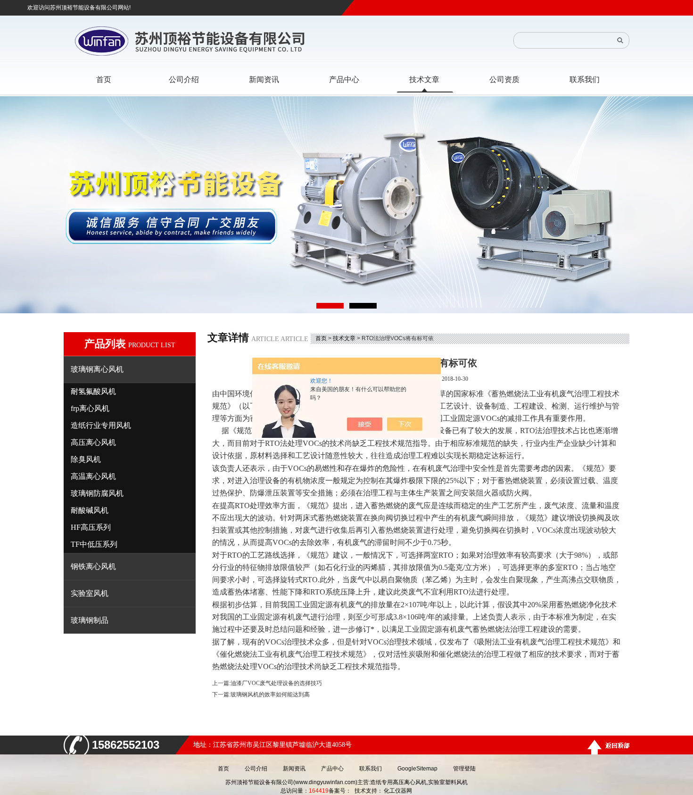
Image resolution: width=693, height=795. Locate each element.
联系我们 (370, 768)
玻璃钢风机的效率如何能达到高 (270, 694)
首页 (321, 338)
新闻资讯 (294, 768)
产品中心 (332, 768)
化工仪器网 (398, 790)
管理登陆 (464, 768)
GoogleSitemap (417, 768)
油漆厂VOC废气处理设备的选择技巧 (276, 683)
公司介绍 (256, 768)
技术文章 (344, 338)
